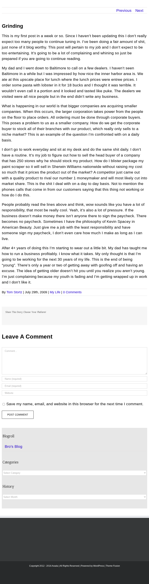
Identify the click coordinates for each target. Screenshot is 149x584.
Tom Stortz (14, 292)
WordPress (98, 566)
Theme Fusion (113, 566)
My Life (55, 292)
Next (139, 10)
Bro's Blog (13, 446)
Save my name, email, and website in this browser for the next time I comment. (74, 404)
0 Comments (72, 292)
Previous (124, 10)
